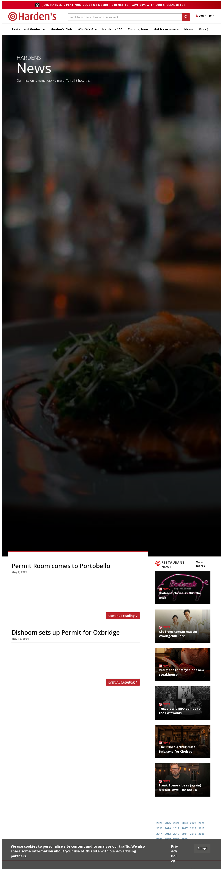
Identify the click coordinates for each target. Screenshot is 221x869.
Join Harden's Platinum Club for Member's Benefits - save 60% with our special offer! (114, 5)
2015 (201, 828)
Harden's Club (61, 29)
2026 (159, 823)
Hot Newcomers (166, 29)
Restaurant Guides (26, 29)
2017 (185, 828)
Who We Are (87, 29)
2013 (168, 834)
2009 (201, 834)
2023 (185, 823)
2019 (168, 828)
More (203, 29)
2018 (176, 828)
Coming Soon (138, 29)
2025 (168, 823)
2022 (193, 823)
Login (202, 15)
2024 (176, 823)
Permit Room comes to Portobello (60, 566)
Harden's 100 (112, 29)
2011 (185, 834)
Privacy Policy (174, 854)
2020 (159, 828)
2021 (201, 823)
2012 (176, 834)
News (188, 29)
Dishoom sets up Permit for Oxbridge (65, 632)
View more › (200, 564)
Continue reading (122, 616)
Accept (202, 848)
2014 (159, 834)
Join (211, 15)
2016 (193, 828)
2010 (193, 834)
